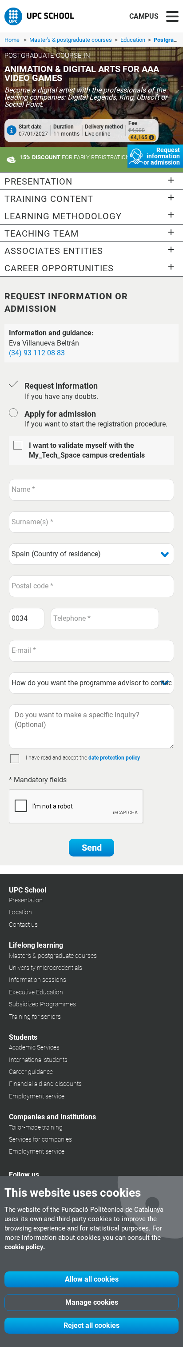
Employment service (36, 1096)
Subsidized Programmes (42, 1004)
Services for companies (40, 1139)
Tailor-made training (36, 1127)
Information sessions (37, 979)
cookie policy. (24, 1247)
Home (12, 39)
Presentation (26, 900)
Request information (61, 385)
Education (133, 39)
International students (38, 1059)
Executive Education (36, 992)
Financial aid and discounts (45, 1083)
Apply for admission (60, 413)
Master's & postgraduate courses (71, 39)
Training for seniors (35, 1016)
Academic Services (34, 1047)
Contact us (23, 924)
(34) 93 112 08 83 (37, 353)
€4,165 (140, 137)
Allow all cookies (92, 1279)
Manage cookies (91, 1302)
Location (20, 912)
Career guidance (31, 1071)
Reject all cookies (91, 1325)
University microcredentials (45, 967)
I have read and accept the (56, 758)
